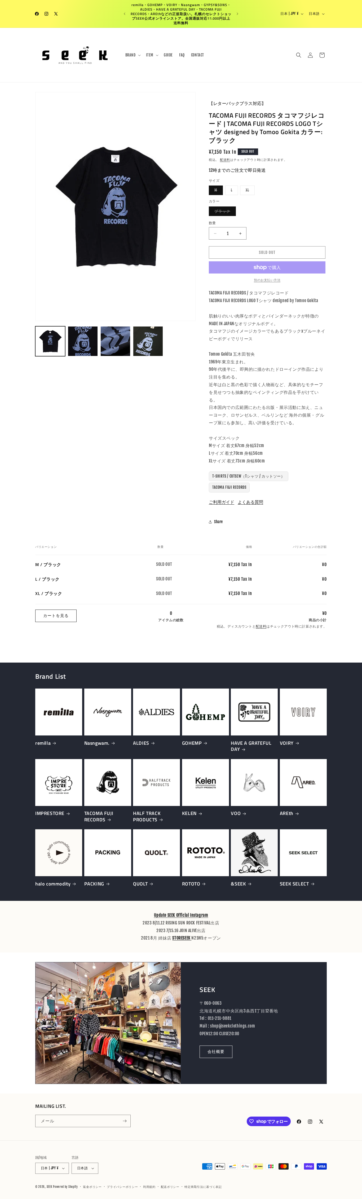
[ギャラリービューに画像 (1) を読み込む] (50, 341)
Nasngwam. (96, 743)
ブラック (224, 212)
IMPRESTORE (49, 813)
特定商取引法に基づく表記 (203, 1187)
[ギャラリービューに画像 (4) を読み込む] (148, 341)
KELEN (189, 813)
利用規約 (149, 1187)
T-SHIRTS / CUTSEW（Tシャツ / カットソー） (248, 476)
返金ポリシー (92, 1187)
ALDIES (141, 743)
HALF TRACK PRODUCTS (147, 816)
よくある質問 (250, 502)
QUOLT (140, 884)
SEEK (49, 1187)
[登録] (124, 1121)
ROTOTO (191, 884)
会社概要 (216, 1051)
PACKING (94, 884)
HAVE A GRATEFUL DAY (251, 746)
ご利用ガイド (221, 502)
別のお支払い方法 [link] (267, 280)
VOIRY (287, 743)
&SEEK (238, 884)
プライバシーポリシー (122, 1187)
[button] (132, 55)
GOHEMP (192, 743)
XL (249, 191)
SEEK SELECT (294, 884)
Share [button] (218, 521)
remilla (43, 743)
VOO (236, 813)
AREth (286, 813)
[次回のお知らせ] (237, 14)
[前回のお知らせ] (124, 14)
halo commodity (52, 884)
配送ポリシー (170, 1187)
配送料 (225, 160)
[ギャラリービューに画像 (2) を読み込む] (83, 341)
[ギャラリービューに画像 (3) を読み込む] (115, 341)
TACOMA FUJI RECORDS (229, 487)
